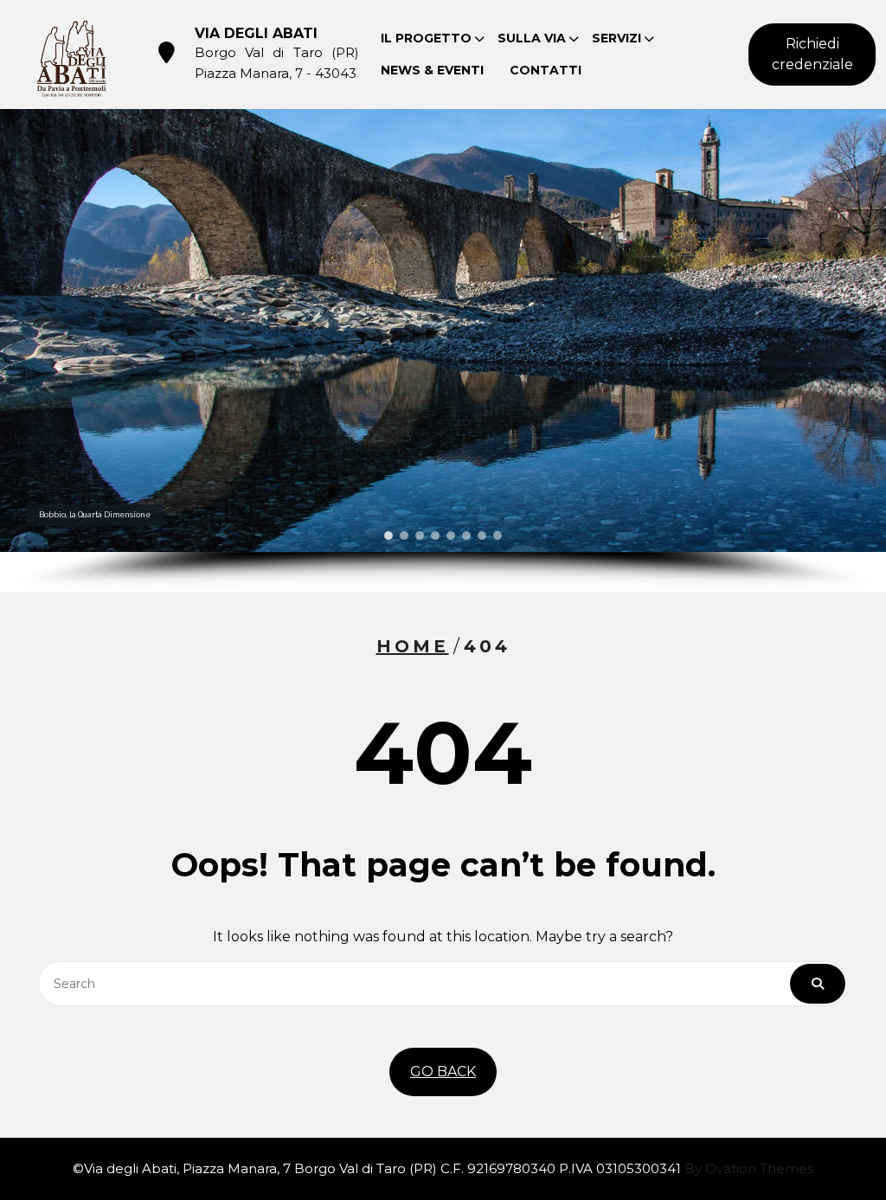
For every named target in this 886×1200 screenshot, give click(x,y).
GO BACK (443, 1071)
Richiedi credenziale (812, 54)
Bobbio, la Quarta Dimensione (95, 514)
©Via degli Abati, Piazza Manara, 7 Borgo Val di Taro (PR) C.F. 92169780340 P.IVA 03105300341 (443, 1168)
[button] (388, 535)
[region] (443, 350)
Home (412, 646)
